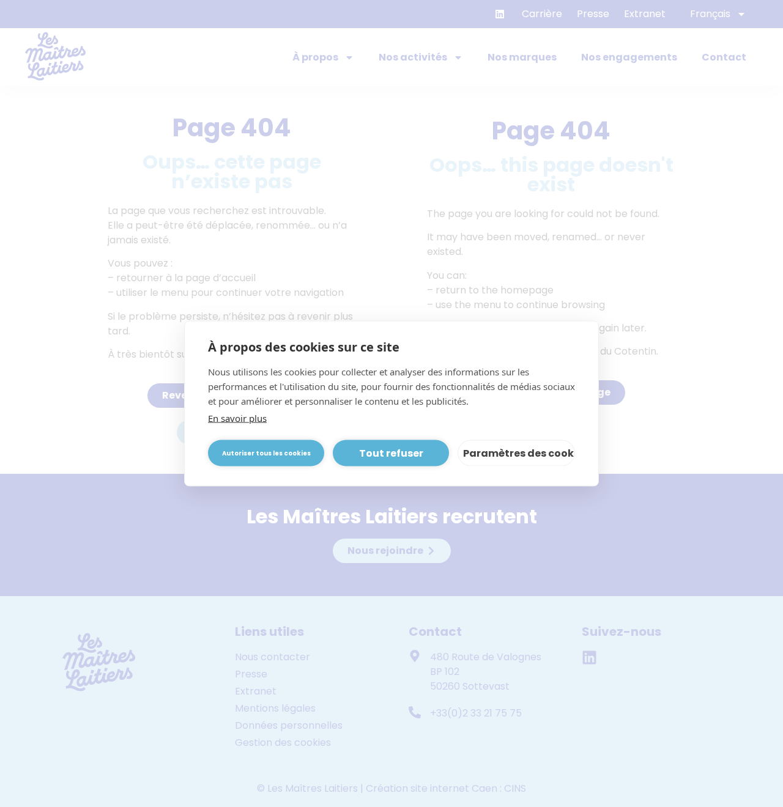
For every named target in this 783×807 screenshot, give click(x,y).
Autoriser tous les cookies (266, 452)
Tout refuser (391, 453)
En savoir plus (237, 418)
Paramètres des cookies (519, 453)
